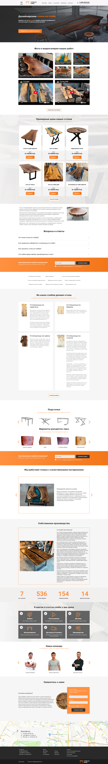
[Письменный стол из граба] (81, 72)
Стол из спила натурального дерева (71, 276)
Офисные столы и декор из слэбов (54, 284)
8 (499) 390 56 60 (84, 2)
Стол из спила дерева (72, 756)
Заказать (30, 157)
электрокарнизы (43, 219)
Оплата (50, 3)
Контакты (70, 3)
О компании (56, 3)
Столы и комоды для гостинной (72, 280)
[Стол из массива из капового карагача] (35, 65)
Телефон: (71, 700)
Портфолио (64, 3)
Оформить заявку (82, 263)
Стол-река (69, 754)
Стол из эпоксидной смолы (73, 751)
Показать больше (54, 199)
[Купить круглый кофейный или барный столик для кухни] (63, 72)
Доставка (44, 3)
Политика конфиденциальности (35, 761)
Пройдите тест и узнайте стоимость (30, 31)
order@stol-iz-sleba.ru (29, 735)
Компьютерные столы (70, 284)
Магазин (56, 752)
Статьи (56, 751)
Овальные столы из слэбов (35, 284)
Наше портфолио (49, 276)
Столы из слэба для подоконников (36, 280)
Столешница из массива (34, 276)
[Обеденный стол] (81, 58)
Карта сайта (21, 761)
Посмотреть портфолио (54, 110)
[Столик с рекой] (63, 58)
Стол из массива (71, 752)
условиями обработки (67, 266)
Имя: (70, 694)
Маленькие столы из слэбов (55, 280)
